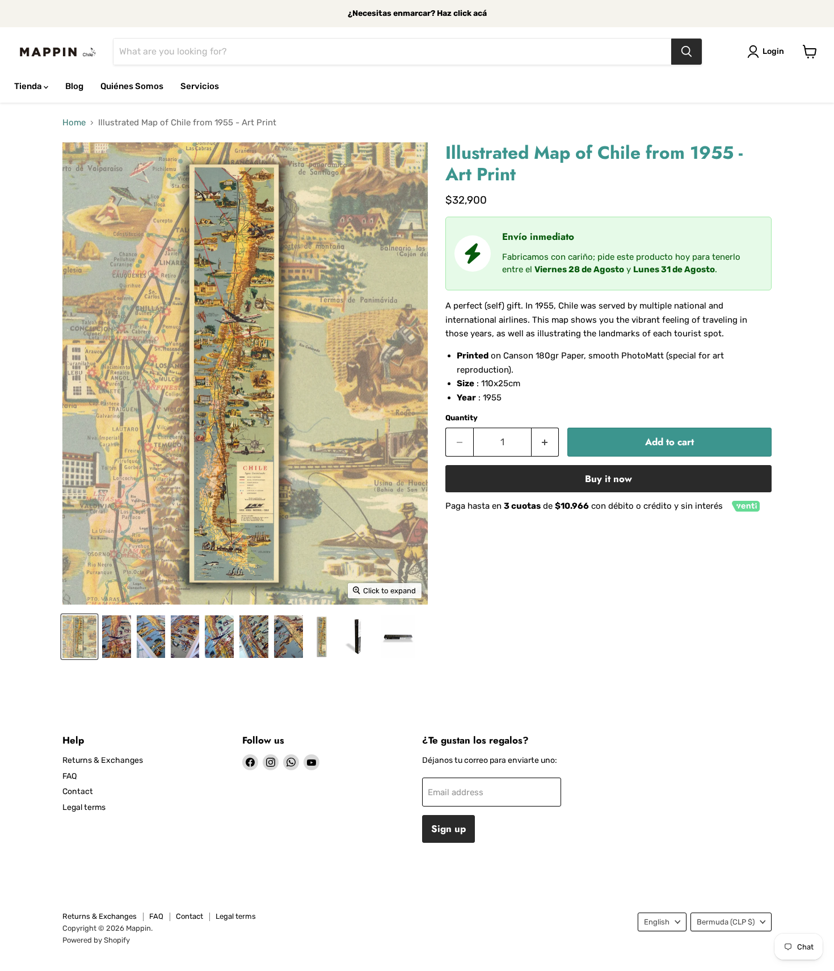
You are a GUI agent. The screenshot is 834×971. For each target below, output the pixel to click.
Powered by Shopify (96, 940)
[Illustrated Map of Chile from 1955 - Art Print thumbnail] (79, 636)
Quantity (461, 417)
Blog (74, 86)
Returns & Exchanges (102, 760)
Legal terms (84, 807)
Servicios (199, 86)
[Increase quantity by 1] (545, 442)
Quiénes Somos (131, 86)
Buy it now (608, 478)
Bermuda (726, 922)
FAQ (69, 776)
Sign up (448, 828)
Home (74, 123)
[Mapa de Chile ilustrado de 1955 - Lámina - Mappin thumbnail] (322, 636)
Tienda (29, 86)
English (656, 922)
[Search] (686, 52)
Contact (77, 791)
